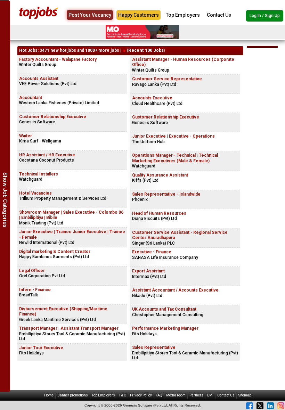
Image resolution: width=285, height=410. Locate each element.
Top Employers (183, 15)
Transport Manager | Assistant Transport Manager (69, 328)
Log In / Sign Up (265, 15)
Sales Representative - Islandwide (166, 194)
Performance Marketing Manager (165, 328)
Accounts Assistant (38, 78)
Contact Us (219, 15)
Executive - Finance (151, 251)
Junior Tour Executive (41, 347)
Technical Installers (38, 174)
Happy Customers (138, 15)
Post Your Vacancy (89, 15)
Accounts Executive (152, 98)
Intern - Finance (35, 289)
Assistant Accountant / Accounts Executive (175, 290)
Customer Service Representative (167, 78)
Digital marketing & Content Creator (54, 251)
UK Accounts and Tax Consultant (164, 309)
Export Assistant (148, 271)
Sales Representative (154, 347)
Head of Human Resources (159, 213)
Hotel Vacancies (35, 193)
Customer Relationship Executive (52, 116)
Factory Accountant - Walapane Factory (58, 59)
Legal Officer (32, 270)
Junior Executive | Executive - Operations (173, 136)
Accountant (30, 97)
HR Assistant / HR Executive (47, 155)
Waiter (25, 135)
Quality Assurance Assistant (160, 175)
